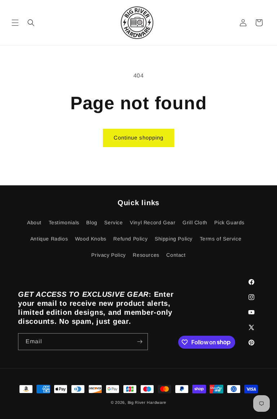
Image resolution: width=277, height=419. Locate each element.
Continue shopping (138, 137)
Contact (175, 255)
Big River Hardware (147, 402)
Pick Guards (229, 222)
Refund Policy (130, 239)
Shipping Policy (174, 239)
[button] (15, 23)
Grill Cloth (195, 222)
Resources (146, 255)
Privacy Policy (108, 255)
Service (113, 222)
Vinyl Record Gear (152, 222)
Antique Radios (49, 239)
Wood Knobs (90, 239)
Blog (91, 222)
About (34, 222)
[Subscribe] (140, 341)
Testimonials (64, 222)
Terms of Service (221, 239)
